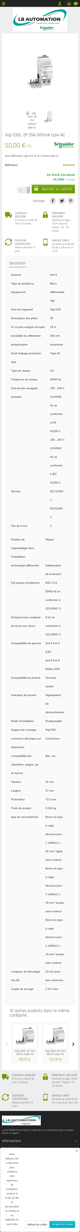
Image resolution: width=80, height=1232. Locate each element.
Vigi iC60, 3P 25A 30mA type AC (25, 1052)
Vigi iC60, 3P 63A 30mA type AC (55, 1052)
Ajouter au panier (57, 189)
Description (17, 263)
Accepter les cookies (62, 1224)
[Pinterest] (70, 200)
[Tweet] (61, 200)
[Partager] (52, 200)
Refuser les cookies (37, 1224)
